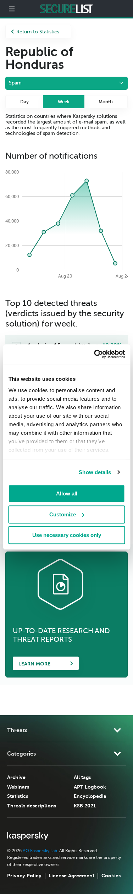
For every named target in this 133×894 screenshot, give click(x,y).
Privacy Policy (24, 875)
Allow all (66, 493)
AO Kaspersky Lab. (40, 850)
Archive (16, 777)
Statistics (17, 796)
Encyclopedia (90, 796)
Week (64, 101)
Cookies (111, 875)
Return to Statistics (37, 31)
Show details (95, 472)
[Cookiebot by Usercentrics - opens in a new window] (95, 354)
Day (24, 101)
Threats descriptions (31, 805)
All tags (82, 777)
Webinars (18, 787)
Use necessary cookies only (66, 535)
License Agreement (71, 875)
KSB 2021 (85, 805)
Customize (62, 514)
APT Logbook (90, 787)
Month (106, 101)
